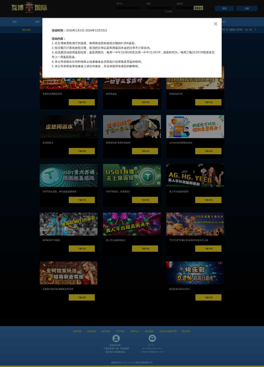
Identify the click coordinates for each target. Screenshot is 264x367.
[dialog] (132, 48)
